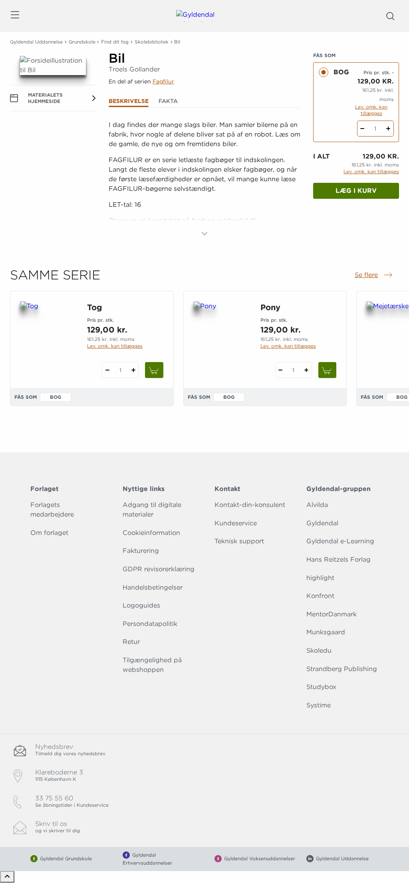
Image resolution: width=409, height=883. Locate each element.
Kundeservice (235, 523)
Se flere (374, 275)
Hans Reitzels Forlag (338, 559)
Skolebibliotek (152, 42)
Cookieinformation (151, 533)
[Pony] (221, 339)
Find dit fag (115, 42)
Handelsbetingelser (153, 587)
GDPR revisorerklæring (159, 569)
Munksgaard (325, 632)
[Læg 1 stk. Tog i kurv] (154, 370)
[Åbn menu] (14, 16)
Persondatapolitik (150, 624)
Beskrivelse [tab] (129, 101)
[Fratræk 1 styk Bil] (362, 128)
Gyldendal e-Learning (340, 541)
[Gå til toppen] (7, 877)
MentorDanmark (331, 614)
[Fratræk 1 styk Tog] (107, 370)
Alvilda (317, 505)
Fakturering (141, 550)
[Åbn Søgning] (390, 16)
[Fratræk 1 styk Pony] (281, 370)
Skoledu (319, 650)
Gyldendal (322, 523)
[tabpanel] (204, 179)
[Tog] (47, 339)
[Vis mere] (204, 233)
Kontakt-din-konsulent (249, 505)
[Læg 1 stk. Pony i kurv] (327, 370)
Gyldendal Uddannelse (36, 42)
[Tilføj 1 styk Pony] (307, 370)
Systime (318, 705)
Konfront (320, 596)
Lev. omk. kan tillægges (371, 110)
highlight (320, 578)
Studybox (321, 687)
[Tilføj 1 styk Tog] (133, 370)
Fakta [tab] (168, 101)
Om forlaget (49, 533)
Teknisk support (239, 541)
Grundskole (82, 42)
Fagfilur (163, 81)
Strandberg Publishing (341, 669)
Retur (131, 641)
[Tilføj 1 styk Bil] (388, 128)
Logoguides (141, 605)
